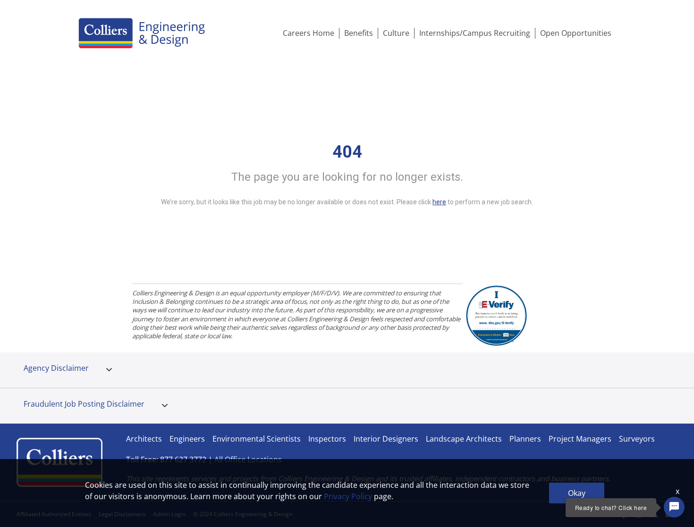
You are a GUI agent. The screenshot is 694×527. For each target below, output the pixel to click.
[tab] (109, 370)
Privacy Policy (348, 496)
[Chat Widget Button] (674, 507)
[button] (109, 370)
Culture (396, 33)
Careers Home (308, 33)
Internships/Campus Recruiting (474, 33)
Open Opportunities (575, 33)
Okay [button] (576, 493)
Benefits (358, 33)
